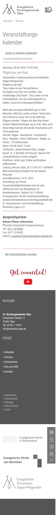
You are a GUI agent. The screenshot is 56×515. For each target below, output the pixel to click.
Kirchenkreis (10, 361)
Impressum (10, 395)
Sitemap (8, 402)
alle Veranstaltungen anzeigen (21, 254)
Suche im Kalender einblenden (21, 53)
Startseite (7, 21)
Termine (8, 357)
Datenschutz (11, 398)
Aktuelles (9, 352)
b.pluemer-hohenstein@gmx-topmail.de (31, 236)
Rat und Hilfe (11, 366)
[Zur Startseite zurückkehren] (21, 3)
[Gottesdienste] (51, 439)
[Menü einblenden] (48, 9)
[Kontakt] (51, 453)
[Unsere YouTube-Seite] (28, 282)
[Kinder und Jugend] (51, 446)
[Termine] (51, 432)
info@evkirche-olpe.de (14, 328)
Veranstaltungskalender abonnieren (18, 58)
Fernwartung (11, 405)
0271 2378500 (15, 228)
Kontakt (8, 371)
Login (7, 409)
